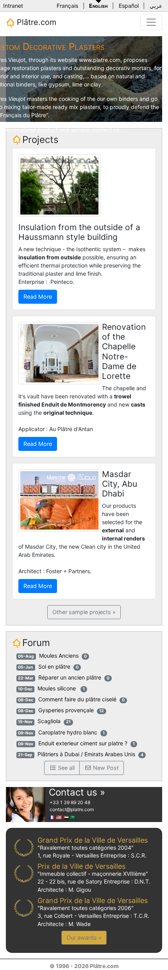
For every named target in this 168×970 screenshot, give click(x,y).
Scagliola (49, 721)
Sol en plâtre (54, 666)
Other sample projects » (84, 612)
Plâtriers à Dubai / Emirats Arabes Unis (86, 754)
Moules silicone (57, 688)
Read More (37, 296)
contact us (105, 129)
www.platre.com (99, 59)
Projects (40, 139)
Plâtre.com (35, 22)
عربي (156, 5)
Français (67, 5)
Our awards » (84, 937)
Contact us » (77, 792)
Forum (36, 642)
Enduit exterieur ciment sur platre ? (82, 743)
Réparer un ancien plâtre (69, 677)
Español (129, 5)
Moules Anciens (59, 655)
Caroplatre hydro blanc (67, 732)
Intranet (13, 5)
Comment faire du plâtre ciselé (77, 699)
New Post (105, 767)
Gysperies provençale (66, 710)
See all (65, 767)
